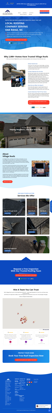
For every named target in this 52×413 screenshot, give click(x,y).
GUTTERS (31, 12)
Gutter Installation (17, 394)
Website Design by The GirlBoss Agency (29, 410)
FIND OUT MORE (7, 181)
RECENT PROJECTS (23, 14)
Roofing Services (16, 381)
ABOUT (19, 12)
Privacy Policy (36, 379)
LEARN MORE (7, 213)
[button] (23, 322)
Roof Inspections (17, 389)
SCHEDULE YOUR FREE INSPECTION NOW (16, 39)
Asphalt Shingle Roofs (17, 384)
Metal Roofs (17, 385)
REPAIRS (30, 14)
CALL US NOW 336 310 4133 (44, 10)
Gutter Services (16, 392)
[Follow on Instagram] (29, 382)
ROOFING (24, 12)
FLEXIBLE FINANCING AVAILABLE (44, 12)
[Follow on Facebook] (27, 382)
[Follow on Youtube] (31, 382)
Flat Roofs (17, 387)
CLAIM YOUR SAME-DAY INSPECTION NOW (26, 360)
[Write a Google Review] (8, 332)
